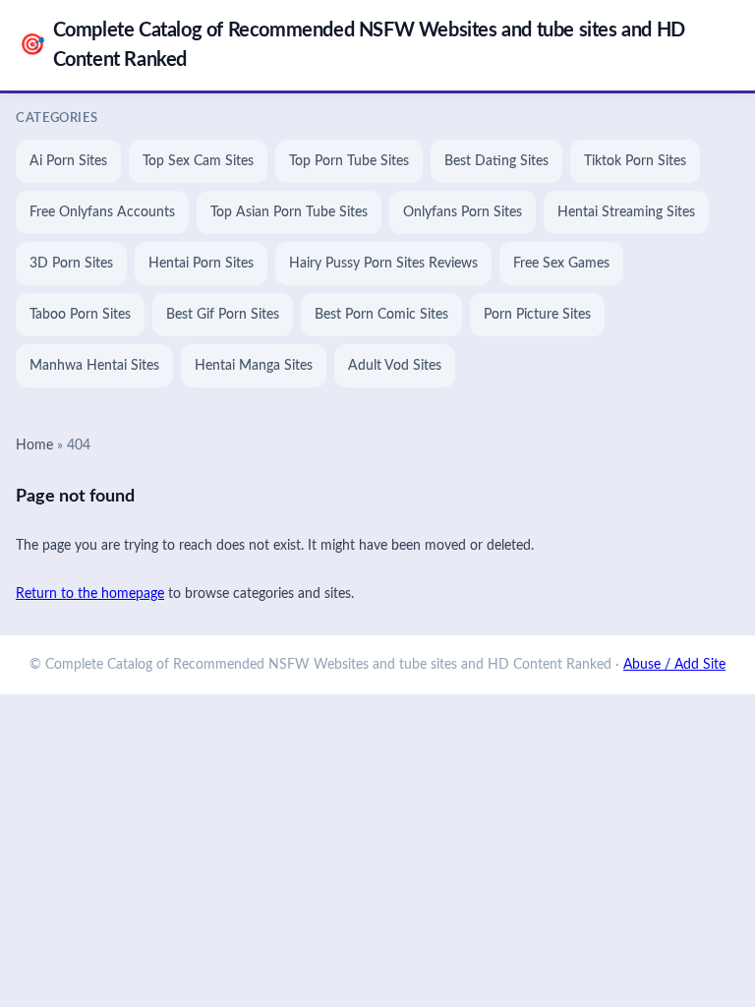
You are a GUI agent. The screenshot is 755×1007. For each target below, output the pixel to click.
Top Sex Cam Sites (198, 161)
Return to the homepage (90, 594)
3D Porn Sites (71, 263)
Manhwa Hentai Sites (94, 366)
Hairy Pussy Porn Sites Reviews (383, 263)
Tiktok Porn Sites (635, 161)
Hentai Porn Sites (201, 263)
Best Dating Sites (496, 161)
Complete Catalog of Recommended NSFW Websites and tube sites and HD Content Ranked (352, 45)
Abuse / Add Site (674, 665)
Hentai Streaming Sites (626, 212)
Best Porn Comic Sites (381, 315)
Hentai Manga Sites (254, 366)
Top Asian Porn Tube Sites (289, 212)
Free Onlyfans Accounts (102, 212)
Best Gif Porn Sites (222, 315)
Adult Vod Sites (394, 366)
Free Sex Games (561, 263)
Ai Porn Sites (68, 161)
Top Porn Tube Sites (349, 161)
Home (34, 445)
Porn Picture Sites (537, 315)
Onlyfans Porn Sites (462, 212)
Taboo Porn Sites (80, 315)
